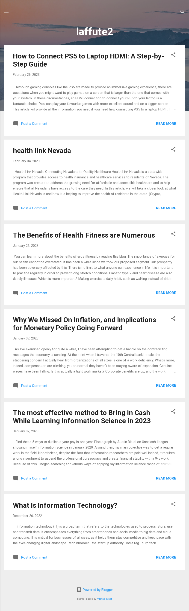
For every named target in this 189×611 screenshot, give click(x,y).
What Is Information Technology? (65, 505)
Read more (166, 124)
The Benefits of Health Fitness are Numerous (84, 235)
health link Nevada (42, 151)
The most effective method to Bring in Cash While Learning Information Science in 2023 (82, 417)
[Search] (182, 13)
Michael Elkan (104, 598)
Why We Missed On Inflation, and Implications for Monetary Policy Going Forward (84, 324)
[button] (173, 55)
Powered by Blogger (97, 590)
